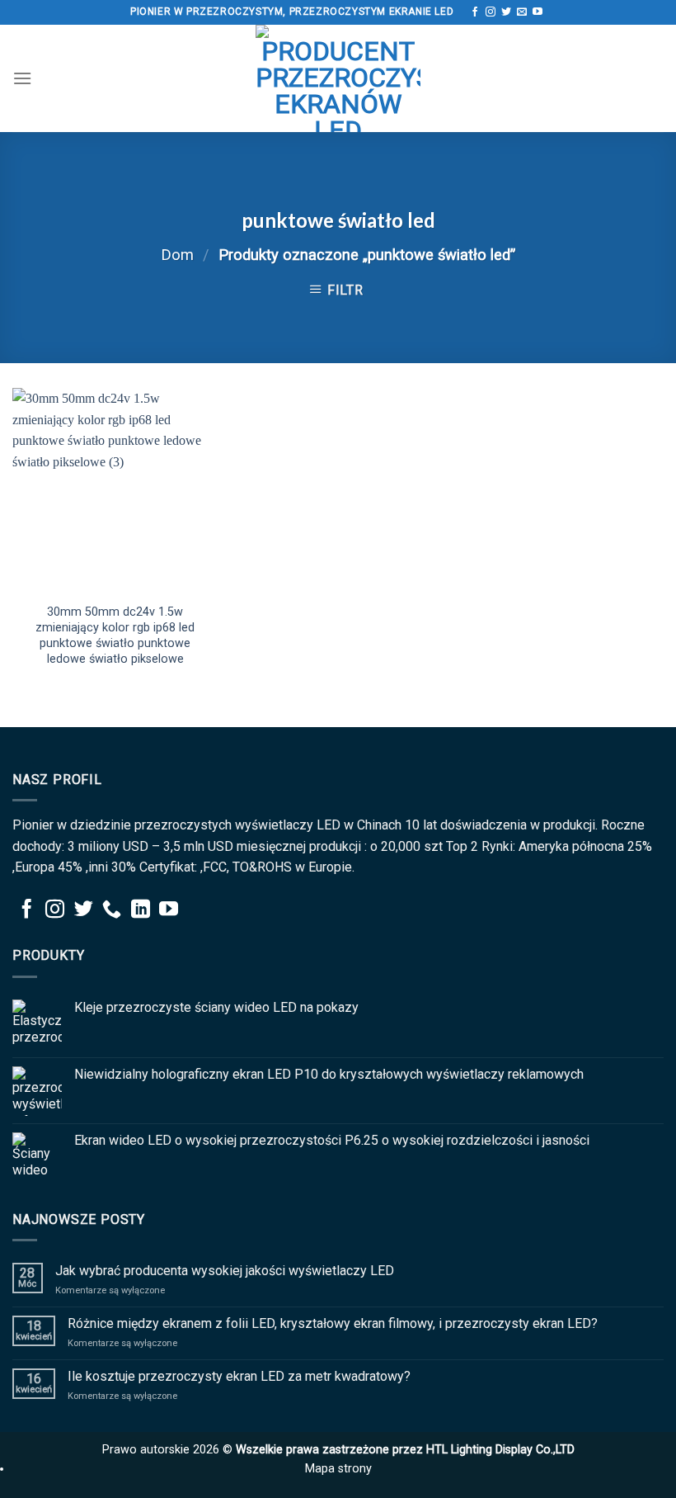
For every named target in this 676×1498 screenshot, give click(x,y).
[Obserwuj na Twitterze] (506, 12)
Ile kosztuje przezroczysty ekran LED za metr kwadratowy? (239, 1376)
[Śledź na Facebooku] (475, 12)
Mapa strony (338, 1469)
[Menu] (22, 78)
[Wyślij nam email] (522, 12)
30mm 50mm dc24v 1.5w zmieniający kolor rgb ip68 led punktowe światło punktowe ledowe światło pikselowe (115, 635)
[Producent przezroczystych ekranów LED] (338, 78)
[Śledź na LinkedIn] (140, 910)
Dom (177, 254)
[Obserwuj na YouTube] (537, 12)
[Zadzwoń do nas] (111, 910)
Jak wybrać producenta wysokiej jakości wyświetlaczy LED (224, 1270)
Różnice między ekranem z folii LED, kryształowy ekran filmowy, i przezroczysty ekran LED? (333, 1323)
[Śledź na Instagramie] (490, 12)
